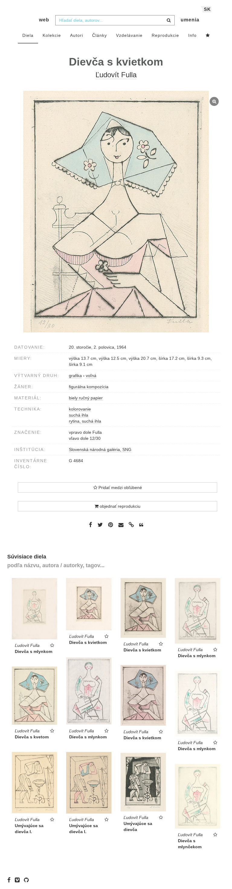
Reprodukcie (165, 35)
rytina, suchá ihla (85, 421)
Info (192, 35)
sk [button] (207, 9)
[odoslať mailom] (120, 525)
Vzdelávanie (129, 35)
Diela (28, 35)
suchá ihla (78, 415)
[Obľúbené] (207, 35)
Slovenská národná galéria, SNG (100, 449)
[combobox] (115, 20)
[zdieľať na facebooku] (90, 524)
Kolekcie (52, 35)
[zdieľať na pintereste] (110, 524)
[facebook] (10, 880)
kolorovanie (80, 409)
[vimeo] (19, 880)
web (44, 19)
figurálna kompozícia (88, 386)
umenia (190, 19)
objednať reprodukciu (119, 506)
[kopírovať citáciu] (141, 525)
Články (99, 35)
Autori (76, 35)
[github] (28, 880)
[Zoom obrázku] (116, 211)
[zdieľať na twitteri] (100, 524)
